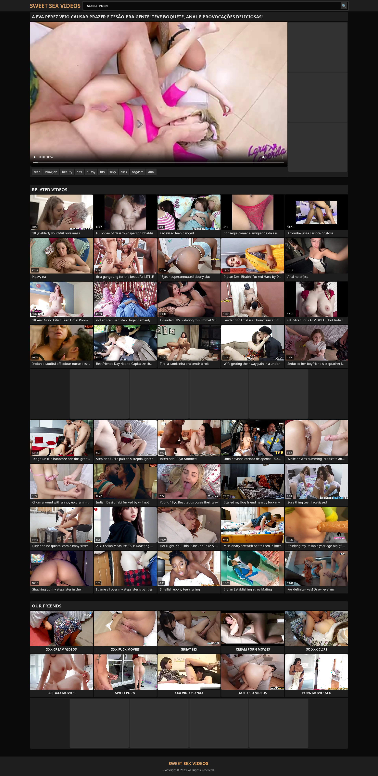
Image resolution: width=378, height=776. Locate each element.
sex (79, 172)
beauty (67, 172)
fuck (124, 172)
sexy (112, 172)
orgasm (138, 172)
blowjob (51, 172)
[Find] (344, 5)
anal (151, 172)
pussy (91, 172)
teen (37, 172)
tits (102, 172)
